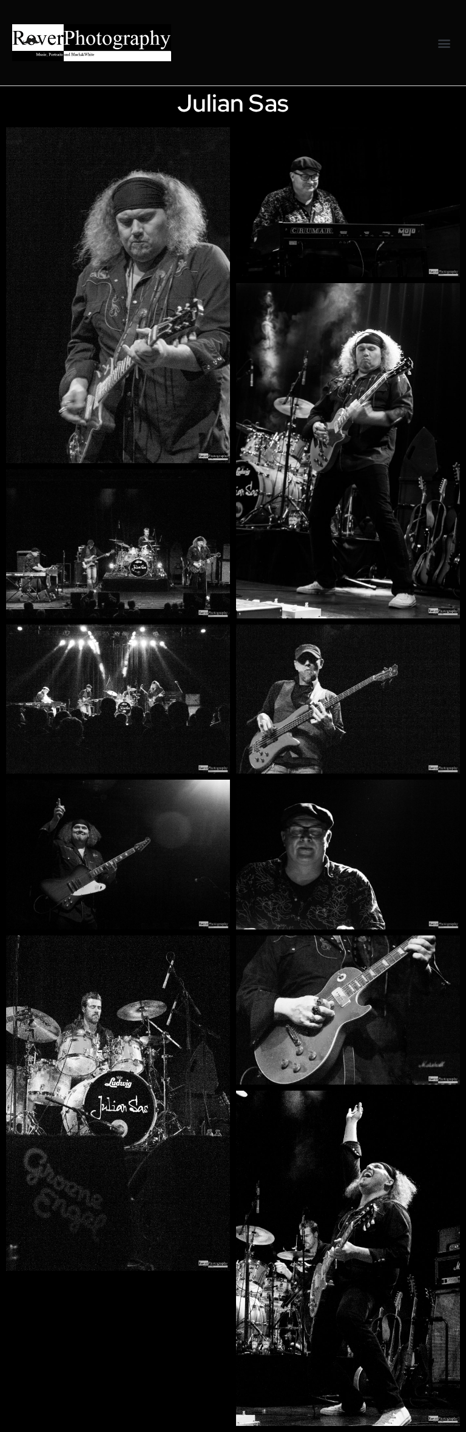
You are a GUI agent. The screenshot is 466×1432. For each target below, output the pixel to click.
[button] (444, 43)
